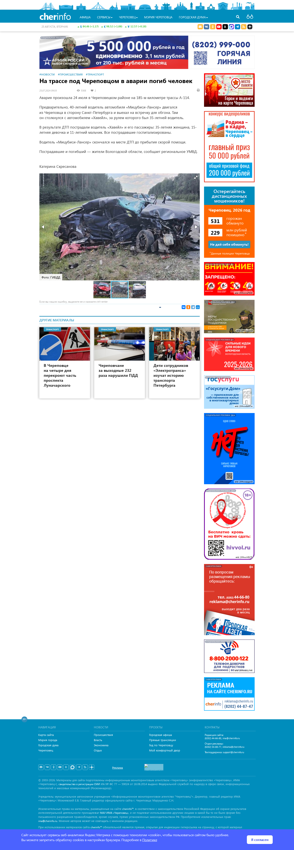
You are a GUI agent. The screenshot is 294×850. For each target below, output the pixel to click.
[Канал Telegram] (79, 767)
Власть (98, 740)
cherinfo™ (128, 809)
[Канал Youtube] (219, 26)
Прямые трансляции (162, 740)
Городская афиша (160, 735)
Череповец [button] (127, 17)
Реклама (117, 767)
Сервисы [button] (103, 17)
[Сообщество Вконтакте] (47, 767)
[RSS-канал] (85, 767)
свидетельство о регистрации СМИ (79, 784)
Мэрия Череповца (158, 17)
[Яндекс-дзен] (91, 767)
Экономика (101, 745)
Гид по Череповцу (161, 745)
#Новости (47, 74)
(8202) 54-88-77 (213, 746)
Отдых (98, 750)
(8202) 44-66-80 (213, 738)
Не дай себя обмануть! (229, 244)
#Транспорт (95, 74)
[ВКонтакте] (184, 307)
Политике (149, 839)
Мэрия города (47, 740)
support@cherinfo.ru (233, 752)
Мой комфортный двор (164, 750)
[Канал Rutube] (225, 26)
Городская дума (48, 745)
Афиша (85, 17)
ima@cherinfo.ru (231, 738)
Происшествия (103, 735)
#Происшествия (70, 74)
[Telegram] (193, 307)
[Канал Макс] (231, 27)
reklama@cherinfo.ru (233, 746)
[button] (195, 177)
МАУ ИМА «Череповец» (114, 812)
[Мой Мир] (198, 307)
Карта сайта (46, 735)
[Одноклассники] (188, 307)
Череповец (45, 750)
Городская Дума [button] (192, 17)
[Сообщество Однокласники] (212, 26)
